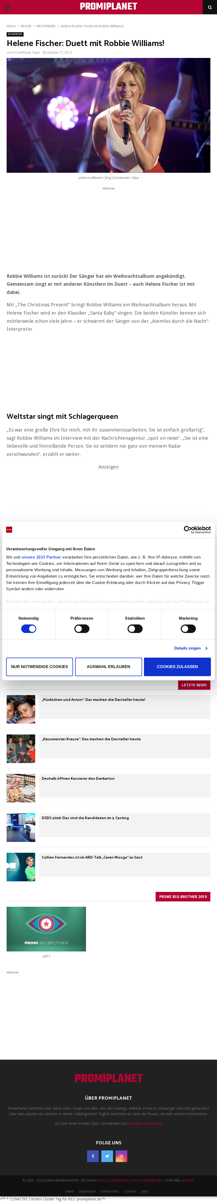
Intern (69, 1191)
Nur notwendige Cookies (39, 666)
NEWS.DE (188, 1180)
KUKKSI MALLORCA (125, 1180)
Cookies (130, 1191)
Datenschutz (110, 1191)
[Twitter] (107, 1156)
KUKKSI (103, 1180)
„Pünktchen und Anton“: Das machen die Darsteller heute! (93, 700)
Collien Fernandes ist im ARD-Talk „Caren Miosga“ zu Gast (92, 858)
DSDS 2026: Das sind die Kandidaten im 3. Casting (85, 818)
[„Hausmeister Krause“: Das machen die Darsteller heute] (21, 748)
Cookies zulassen (177, 666)
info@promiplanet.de (145, 1123)
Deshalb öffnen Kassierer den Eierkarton (78, 779)
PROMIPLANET (108, 7)
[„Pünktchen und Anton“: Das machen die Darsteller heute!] (21, 709)
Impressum (87, 1191)
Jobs (145, 1191)
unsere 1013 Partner (41, 557)
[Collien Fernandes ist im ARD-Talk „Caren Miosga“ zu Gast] (21, 867)
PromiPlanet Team (26, 53)
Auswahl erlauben (108, 666)
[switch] (81, 629)
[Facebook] (93, 1156)
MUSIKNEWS (15, 34)
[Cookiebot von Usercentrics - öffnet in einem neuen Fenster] (188, 530)
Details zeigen (187, 648)
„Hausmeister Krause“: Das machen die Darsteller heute (91, 739)
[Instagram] (121, 1156)
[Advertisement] (108, 228)
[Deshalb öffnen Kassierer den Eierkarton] (21, 788)
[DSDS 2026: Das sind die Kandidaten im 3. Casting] (21, 827)
